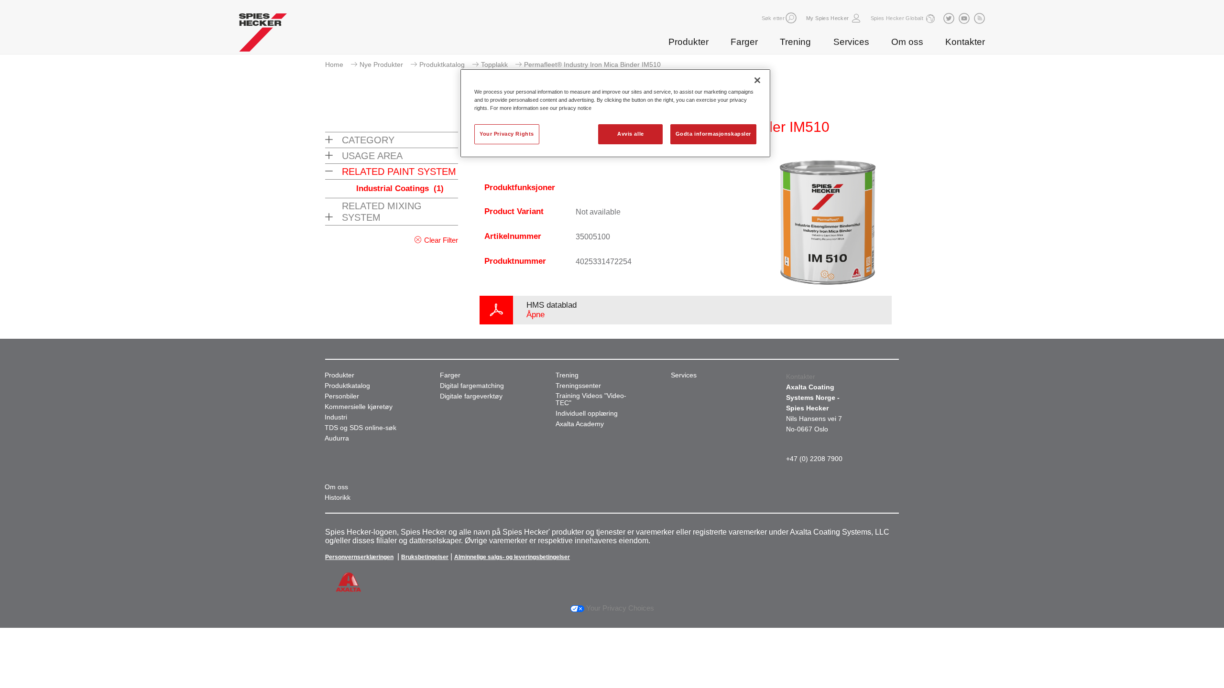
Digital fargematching (472, 385)
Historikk (337, 497)
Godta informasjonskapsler (713, 134)
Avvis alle (630, 134)
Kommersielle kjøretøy (359, 406)
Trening (795, 42)
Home (334, 64)
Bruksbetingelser (424, 557)
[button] (791, 17)
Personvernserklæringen (359, 557)
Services (851, 42)
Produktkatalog (442, 64)
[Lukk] (757, 80)
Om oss (907, 42)
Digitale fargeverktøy (471, 396)
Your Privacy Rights (507, 134)
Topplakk (494, 64)
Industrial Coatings (400, 188)
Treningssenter (578, 385)
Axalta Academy (580, 424)
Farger (744, 42)
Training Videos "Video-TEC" (591, 399)
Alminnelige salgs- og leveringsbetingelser (512, 557)
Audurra (337, 438)
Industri (336, 417)
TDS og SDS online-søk (360, 427)
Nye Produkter (381, 64)
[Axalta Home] (263, 35)
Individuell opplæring (587, 413)
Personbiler (342, 396)
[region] (615, 113)
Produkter (688, 42)
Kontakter (965, 42)
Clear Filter (441, 240)
